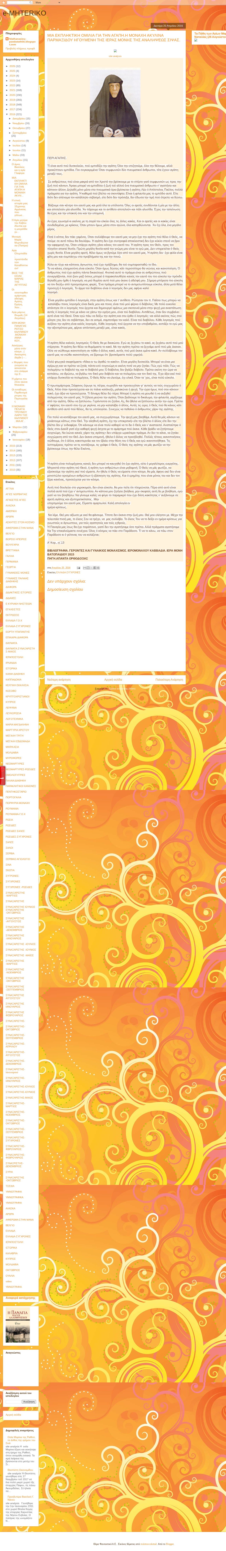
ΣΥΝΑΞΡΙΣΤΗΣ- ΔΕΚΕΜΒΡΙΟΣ (14, 1165)
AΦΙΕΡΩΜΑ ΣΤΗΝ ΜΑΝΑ (20, 1219)
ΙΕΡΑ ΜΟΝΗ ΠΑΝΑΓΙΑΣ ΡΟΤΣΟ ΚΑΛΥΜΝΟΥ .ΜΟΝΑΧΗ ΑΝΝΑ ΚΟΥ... (20, 331)
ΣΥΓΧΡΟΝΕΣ (13, 881)
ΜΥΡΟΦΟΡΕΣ (14, 758)
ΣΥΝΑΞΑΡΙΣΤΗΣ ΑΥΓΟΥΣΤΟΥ (15, 997)
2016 (13, 114)
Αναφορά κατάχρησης (20, 1297)
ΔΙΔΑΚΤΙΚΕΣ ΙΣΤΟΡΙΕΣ (19, 592)
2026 (13, 66)
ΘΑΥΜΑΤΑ (11, 643)
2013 (13, 455)
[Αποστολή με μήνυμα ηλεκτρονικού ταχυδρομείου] (85, 568)
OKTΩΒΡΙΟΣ (13, 1270)
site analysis (115, 56)
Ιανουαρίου (19, 439)
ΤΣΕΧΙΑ (10, 1186)
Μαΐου (16, 155)
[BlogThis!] (88, 568)
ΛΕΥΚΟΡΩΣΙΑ (13, 713)
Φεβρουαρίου (20, 431)
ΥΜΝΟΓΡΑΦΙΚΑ (14, 1197)
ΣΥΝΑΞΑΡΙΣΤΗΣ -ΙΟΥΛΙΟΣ (21, 944)
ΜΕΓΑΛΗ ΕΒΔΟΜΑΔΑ (18, 741)
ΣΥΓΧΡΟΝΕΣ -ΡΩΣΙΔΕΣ (19, 887)
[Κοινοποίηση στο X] (91, 568)
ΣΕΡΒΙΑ (10, 853)
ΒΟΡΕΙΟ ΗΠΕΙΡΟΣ (16, 539)
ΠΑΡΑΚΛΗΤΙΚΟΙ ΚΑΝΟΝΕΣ (21, 786)
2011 (13, 465)
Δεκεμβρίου (19, 118)
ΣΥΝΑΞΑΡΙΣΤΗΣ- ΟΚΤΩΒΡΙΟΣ (15, 1028)
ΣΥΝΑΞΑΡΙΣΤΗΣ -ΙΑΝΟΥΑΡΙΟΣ (15, 937)
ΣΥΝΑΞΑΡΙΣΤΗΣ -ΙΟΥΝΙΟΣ (21, 949)
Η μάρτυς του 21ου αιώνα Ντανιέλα (19, 381)
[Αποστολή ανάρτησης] (78, 567)
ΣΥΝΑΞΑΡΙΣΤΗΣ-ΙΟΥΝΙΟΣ (20, 1092)
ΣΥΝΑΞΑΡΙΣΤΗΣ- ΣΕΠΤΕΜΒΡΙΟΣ (15, 1036)
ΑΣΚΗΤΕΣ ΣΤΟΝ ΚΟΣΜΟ (20, 522)
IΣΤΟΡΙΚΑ (11, 1247)
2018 (13, 104)
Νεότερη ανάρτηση (59, 679)
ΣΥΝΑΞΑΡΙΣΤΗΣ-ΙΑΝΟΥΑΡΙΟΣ (15, 1079)
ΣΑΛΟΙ (9, 847)
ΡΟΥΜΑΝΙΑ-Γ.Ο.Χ (15, 814)
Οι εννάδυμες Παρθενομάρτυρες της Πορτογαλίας (19, 395)
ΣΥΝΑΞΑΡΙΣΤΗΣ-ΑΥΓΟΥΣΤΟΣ (15, 1054)
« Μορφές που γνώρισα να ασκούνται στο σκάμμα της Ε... (20, 368)
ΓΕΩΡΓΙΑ (11, 567)
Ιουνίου (17, 150)
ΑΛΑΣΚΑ (10, 505)
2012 (13, 460)
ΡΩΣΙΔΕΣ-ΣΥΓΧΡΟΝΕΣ (19, 836)
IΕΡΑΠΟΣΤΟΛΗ (14, 1242)
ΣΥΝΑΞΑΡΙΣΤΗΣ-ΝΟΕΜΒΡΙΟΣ (15, 1113)
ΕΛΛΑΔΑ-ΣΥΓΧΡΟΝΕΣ (68, 572)
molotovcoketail (149, 1544)
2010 (13, 469)
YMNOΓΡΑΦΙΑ (14, 1286)
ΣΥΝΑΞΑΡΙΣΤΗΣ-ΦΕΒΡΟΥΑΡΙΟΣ (15, 1156)
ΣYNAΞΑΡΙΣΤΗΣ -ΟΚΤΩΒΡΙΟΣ (15, 1179)
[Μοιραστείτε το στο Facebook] (95, 568)
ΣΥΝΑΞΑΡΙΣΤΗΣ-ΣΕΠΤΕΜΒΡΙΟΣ (15, 1130)
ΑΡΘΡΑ (10, 516)
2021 (13, 90)
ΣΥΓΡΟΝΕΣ (12, 875)
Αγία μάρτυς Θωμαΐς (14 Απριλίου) (19, 315)
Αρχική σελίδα (113, 679)
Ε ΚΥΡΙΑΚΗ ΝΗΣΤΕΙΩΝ (19, 603)
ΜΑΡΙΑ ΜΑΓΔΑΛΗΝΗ (17, 724)
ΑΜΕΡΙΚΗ (11, 511)
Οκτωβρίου (19, 128)
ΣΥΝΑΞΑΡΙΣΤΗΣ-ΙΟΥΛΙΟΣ (20, 1086)
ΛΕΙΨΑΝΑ (11, 707)
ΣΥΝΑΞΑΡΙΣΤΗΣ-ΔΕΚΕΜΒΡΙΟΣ (15, 1062)
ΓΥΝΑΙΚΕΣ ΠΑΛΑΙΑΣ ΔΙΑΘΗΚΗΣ (17, 580)
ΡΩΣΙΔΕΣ (11, 825)
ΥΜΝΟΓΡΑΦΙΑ (14, 1191)
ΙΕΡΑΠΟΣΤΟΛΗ (14, 657)
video (9, 1281)
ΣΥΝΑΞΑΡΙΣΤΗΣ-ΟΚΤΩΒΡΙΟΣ (15, 1122)
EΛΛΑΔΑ (10, 1230)
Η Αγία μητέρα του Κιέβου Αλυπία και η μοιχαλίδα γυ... (19, 226)
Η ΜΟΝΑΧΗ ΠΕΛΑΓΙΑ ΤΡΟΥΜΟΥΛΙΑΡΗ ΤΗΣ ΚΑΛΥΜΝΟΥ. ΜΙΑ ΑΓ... (20, 413)
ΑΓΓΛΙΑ (10, 488)
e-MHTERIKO (24, 13)
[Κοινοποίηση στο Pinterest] (98, 568)
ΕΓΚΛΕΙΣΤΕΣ (13, 609)
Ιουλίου (17, 145)
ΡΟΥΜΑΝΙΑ (12, 808)
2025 (13, 70)
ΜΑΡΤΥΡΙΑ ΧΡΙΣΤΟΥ (17, 730)
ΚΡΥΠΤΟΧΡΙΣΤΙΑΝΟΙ (17, 696)
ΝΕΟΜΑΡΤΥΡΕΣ (15, 763)
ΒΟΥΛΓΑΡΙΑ (12, 544)
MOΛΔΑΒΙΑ (12, 1264)
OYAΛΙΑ (10, 1275)
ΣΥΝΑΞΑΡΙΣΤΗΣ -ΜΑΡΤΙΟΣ (15, 962)
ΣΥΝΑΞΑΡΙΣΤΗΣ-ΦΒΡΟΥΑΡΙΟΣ (15, 1148)
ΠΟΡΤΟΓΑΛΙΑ (13, 797)
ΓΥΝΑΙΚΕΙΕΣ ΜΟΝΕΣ (17, 572)
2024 (13, 75)
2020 (13, 95)
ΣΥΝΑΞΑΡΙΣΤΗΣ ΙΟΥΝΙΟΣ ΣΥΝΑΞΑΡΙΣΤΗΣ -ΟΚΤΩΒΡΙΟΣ (20, 909)
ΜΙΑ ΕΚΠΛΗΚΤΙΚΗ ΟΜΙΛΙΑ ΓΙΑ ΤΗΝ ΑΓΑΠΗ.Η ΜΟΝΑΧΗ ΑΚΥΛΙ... (19, 186)
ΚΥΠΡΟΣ (11, 702)
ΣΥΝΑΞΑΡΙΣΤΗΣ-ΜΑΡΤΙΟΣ (15, 1105)
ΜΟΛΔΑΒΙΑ (12, 752)
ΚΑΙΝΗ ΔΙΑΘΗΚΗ (15, 674)
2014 (13, 450)
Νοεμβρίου (19, 123)
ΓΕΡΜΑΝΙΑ (12, 561)
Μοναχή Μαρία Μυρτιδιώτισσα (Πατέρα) (20, 241)
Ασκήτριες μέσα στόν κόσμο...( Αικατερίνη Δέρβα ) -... (19, 351)
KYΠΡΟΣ (11, 1258)
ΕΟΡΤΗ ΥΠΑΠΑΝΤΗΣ (18, 631)
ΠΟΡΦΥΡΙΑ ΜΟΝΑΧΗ (18, 803)
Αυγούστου (19, 140)
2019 (13, 99)
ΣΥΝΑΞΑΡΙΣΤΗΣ (15, 901)
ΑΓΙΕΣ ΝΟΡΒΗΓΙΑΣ (16, 494)
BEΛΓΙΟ (10, 1225)
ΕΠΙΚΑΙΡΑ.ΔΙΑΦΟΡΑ (17, 637)
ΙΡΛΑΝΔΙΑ (11, 662)
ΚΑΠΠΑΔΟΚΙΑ (13, 679)
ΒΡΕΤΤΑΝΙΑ (12, 550)
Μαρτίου (18, 427)
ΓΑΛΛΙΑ (10, 556)
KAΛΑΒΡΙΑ (11, 1253)
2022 (13, 85)
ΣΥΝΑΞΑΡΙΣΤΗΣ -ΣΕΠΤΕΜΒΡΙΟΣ (15, 988)
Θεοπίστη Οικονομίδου (20, 1469)
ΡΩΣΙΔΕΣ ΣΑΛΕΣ (15, 831)
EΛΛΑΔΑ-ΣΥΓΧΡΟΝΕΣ (18, 1236)
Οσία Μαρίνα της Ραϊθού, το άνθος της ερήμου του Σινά (20, 1440)
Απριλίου (18, 160)
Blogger (170, 1544)
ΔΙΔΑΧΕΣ (11, 598)
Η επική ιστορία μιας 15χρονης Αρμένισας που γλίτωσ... (20, 208)
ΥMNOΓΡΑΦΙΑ (14, 1202)
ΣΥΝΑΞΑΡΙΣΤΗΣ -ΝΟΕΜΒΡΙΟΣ (15, 971)
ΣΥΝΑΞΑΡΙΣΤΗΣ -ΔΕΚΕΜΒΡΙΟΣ (15, 928)
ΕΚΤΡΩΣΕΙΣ (12, 615)
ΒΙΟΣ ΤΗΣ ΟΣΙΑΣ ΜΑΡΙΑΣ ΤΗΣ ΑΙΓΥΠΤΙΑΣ (19, 279)
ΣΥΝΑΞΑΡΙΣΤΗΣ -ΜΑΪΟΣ (20, 955)
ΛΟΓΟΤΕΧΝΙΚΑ (14, 718)
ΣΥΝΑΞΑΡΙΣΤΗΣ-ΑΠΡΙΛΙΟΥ (15, 1045)
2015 (13, 445)
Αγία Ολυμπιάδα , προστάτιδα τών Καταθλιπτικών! (20, 259)
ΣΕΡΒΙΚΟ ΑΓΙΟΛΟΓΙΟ (18, 859)
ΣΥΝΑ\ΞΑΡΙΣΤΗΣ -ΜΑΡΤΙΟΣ (15, 894)
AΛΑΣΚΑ (10, 1208)
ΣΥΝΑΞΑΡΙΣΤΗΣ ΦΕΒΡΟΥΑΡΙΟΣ (15, 1014)
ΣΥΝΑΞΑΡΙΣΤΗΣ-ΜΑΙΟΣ (19, 1097)
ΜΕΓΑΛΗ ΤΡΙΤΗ (14, 735)
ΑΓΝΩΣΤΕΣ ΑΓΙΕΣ (16, 499)
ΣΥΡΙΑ (9, 1171)
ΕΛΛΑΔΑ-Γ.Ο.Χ (14, 620)
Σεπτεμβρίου (20, 132)
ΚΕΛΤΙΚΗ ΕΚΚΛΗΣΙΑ (17, 685)
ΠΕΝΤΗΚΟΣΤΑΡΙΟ (16, 791)
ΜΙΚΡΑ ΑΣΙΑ (12, 747)
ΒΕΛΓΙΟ (10, 533)
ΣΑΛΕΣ (10, 842)
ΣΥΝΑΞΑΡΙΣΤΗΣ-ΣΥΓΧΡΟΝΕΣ (15, 1139)
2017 (13, 109)
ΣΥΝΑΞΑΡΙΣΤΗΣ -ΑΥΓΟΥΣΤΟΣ (15, 920)
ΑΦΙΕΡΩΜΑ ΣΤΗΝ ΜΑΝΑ (20, 528)
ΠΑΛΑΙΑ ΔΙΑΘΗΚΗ (16, 780)
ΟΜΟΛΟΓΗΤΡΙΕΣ (15, 775)
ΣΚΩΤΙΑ (10, 870)
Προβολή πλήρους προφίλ (20, 48)
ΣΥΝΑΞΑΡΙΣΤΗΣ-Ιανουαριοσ (15, 1071)
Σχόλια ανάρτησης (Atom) (122, 688)
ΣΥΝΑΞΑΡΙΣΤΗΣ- (15, 1021)
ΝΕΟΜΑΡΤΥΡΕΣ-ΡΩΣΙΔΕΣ (20, 769)
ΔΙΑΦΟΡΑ (11, 587)
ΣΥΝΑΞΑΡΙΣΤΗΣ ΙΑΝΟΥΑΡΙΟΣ (15, 1005)
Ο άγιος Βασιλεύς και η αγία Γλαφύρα (18, 168)
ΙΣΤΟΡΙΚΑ (11, 668)
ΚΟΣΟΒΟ (11, 690)
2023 (13, 80)
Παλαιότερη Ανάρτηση (169, 679)
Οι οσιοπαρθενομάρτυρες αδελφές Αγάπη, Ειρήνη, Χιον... (20, 298)
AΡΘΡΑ (10, 1214)
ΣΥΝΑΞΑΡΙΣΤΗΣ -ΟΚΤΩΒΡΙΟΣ (15, 980)
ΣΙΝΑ (8, 864)
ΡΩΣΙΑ (9, 819)
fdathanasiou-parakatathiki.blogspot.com (22, 41)
